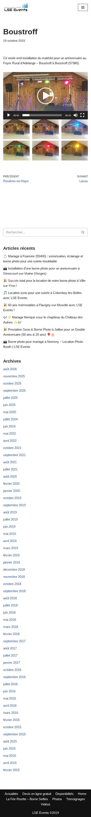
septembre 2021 (14, 455)
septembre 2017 (14, 641)
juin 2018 (9, 612)
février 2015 (11, 770)
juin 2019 (9, 526)
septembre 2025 (14, 390)
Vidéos (45, 804)
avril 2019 (10, 541)
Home (82, 794)
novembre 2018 (14, 576)
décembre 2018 (14, 569)
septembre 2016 (14, 677)
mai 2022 (9, 433)
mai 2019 (9, 533)
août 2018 (10, 598)
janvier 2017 (11, 662)
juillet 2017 (10, 655)
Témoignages (75, 799)
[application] (45, 95)
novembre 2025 (14, 376)
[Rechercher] (83, 232)
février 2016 (11, 720)
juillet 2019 (10, 519)
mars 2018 (10, 627)
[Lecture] (9, 115)
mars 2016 (10, 712)
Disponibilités (64, 794)
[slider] (42, 115)
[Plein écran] (82, 115)
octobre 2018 (12, 584)
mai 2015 (9, 755)
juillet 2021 (10, 469)
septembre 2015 (14, 734)
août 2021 (10, 462)
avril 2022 (10, 440)
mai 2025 (9, 412)
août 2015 (10, 741)
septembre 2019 (14, 505)
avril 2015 (10, 763)
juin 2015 (9, 748)
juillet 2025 (10, 397)
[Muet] (75, 115)
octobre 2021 (12, 448)
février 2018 (11, 634)
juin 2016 (9, 691)
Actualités (11, 794)
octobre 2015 (12, 727)
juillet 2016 (10, 684)
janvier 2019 (11, 562)
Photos (57, 799)
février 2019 (11, 555)
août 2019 (10, 512)
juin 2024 (9, 426)
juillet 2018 (10, 605)
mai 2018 (9, 619)
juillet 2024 (10, 419)
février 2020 (11, 483)
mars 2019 (10, 548)
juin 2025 (9, 405)
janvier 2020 (11, 491)
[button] (45, 95)
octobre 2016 (12, 669)
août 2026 (10, 369)
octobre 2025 (12, 383)
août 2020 (10, 476)
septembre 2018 (14, 591)
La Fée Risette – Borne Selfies (27, 799)
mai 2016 (9, 698)
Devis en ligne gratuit (36, 794)
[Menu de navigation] (83, 7)
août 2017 (10, 648)
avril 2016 (10, 705)
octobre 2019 (12, 498)
